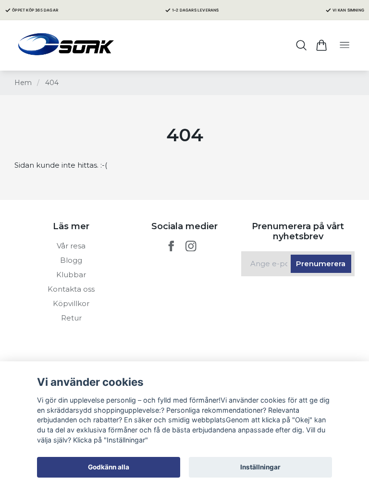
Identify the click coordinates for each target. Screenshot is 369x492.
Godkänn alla (108, 467)
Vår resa (71, 245)
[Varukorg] (321, 45)
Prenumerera (320, 263)
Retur (71, 317)
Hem (23, 82)
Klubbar (71, 274)
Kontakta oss (71, 289)
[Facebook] (171, 246)
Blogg (71, 260)
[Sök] (301, 45)
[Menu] (344, 45)
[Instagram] (191, 246)
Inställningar (260, 467)
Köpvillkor (71, 303)
